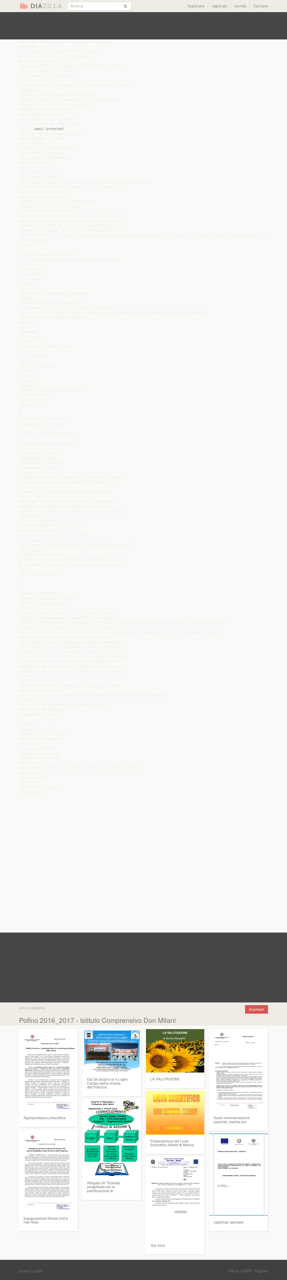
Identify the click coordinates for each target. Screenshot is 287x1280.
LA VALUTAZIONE (165, 1079)
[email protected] (48, 129)
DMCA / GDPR (240, 1271)
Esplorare (196, 6)
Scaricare (256, 1009)
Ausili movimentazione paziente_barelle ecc (232, 1119)
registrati (219, 6)
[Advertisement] (143, 26)
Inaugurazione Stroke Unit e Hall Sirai (46, 1220)
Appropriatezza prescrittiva (45, 1117)
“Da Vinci (157, 1245)
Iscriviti (240, 6)
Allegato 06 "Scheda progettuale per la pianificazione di (103, 1186)
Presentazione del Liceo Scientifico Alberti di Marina (172, 1143)
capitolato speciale (229, 1222)
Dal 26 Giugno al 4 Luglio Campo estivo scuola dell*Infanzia (107, 1083)
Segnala (261, 1271)
